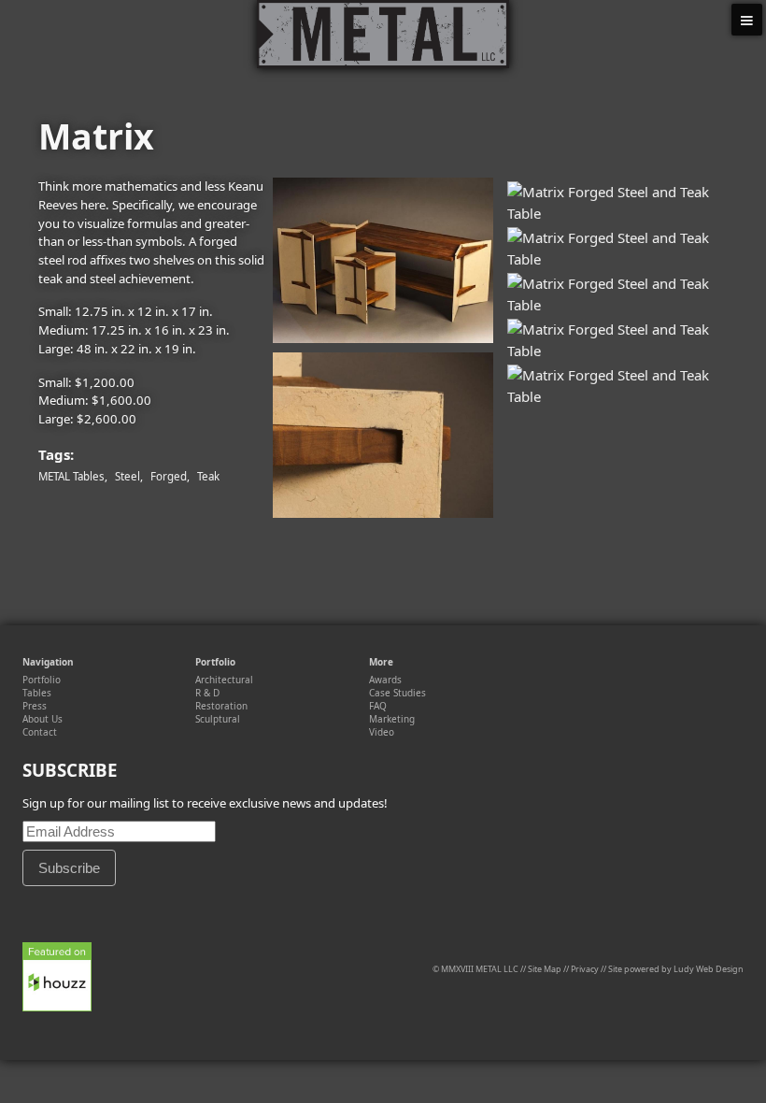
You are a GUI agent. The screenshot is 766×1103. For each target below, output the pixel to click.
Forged (168, 476)
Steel (127, 476)
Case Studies (397, 692)
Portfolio (41, 679)
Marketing (392, 718)
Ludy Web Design (709, 969)
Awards (385, 679)
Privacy (585, 969)
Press (34, 705)
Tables (36, 692)
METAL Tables (71, 476)
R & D (207, 692)
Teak (208, 476)
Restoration (221, 705)
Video (381, 731)
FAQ (378, 705)
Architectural (224, 679)
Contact (39, 731)
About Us (42, 718)
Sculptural (217, 718)
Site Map (544, 969)
